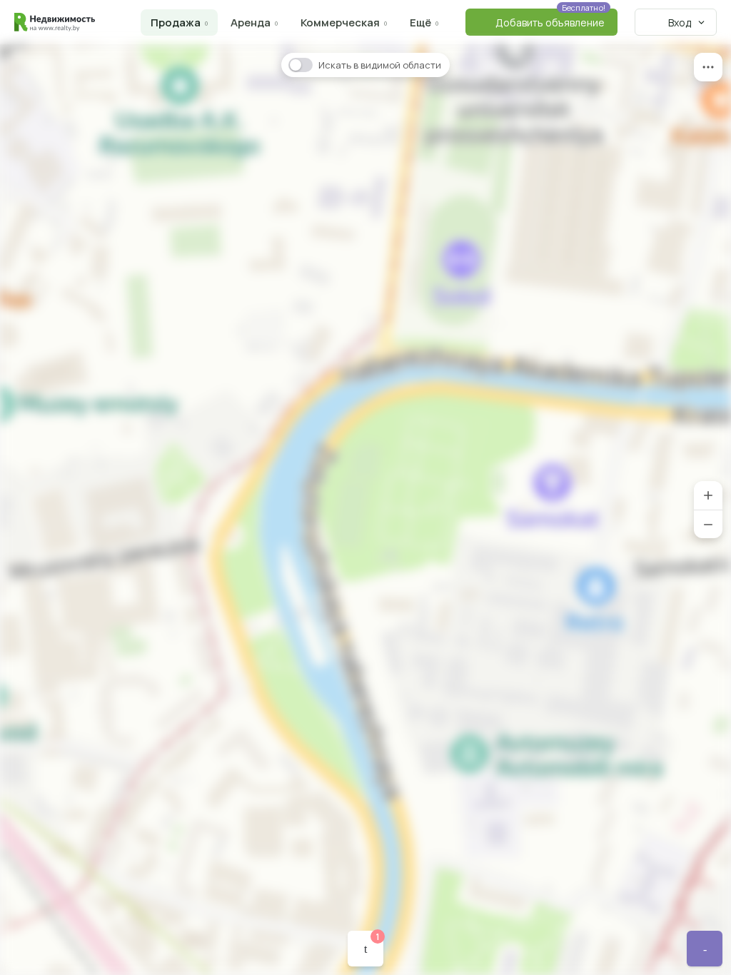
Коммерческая (340, 22)
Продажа (176, 22)
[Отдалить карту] (708, 524)
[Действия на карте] (708, 67)
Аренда (251, 22)
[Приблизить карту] (708, 495)
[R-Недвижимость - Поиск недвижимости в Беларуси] (54, 22)
